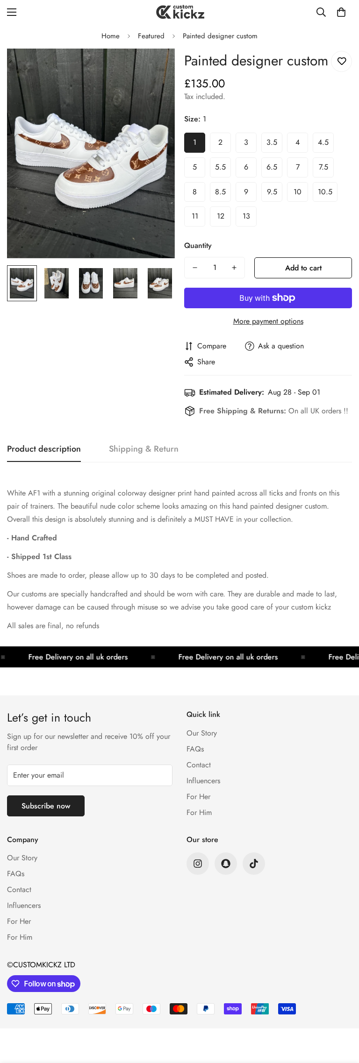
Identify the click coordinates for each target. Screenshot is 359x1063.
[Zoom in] (154, 68)
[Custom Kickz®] (179, 12)
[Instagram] (198, 863)
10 (298, 191)
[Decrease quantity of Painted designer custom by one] (195, 267)
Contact (199, 764)
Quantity (198, 245)
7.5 (323, 167)
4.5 (323, 142)
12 (220, 216)
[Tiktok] (254, 863)
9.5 (272, 191)
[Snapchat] (226, 863)
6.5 (271, 167)
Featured (151, 36)
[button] (341, 12)
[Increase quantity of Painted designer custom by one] (234, 267)
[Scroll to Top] (341, 1012)
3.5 (271, 142)
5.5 (220, 167)
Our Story (202, 733)
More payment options (268, 321)
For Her (198, 796)
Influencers (203, 780)
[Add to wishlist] (341, 61)
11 (195, 216)
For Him (199, 812)
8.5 (220, 191)
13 (246, 216)
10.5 (325, 191)
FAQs (195, 749)
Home (110, 36)
